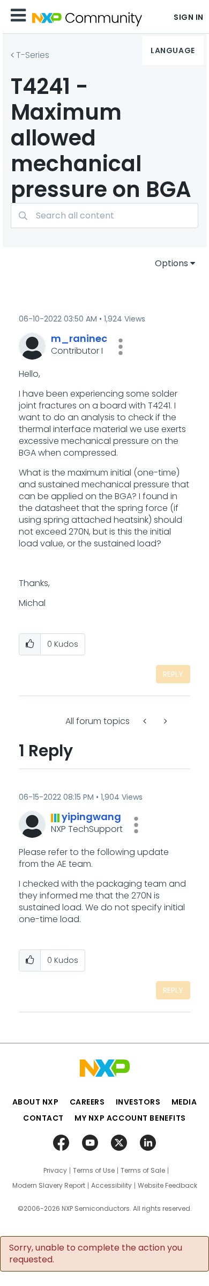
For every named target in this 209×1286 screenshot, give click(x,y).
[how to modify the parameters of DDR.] (145, 721)
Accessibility (111, 1185)
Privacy (55, 1170)
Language (173, 50)
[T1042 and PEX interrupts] (164, 721)
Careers (87, 1102)
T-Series (32, 55)
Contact (43, 1118)
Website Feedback (167, 1185)
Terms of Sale (143, 1170)
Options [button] (171, 263)
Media (184, 1102)
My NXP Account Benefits (130, 1118)
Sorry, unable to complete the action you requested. (95, 1254)
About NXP (35, 1102)
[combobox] (104, 215)
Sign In (189, 17)
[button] (120, 346)
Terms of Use (94, 1170)
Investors (138, 1102)
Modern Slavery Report (48, 1185)
